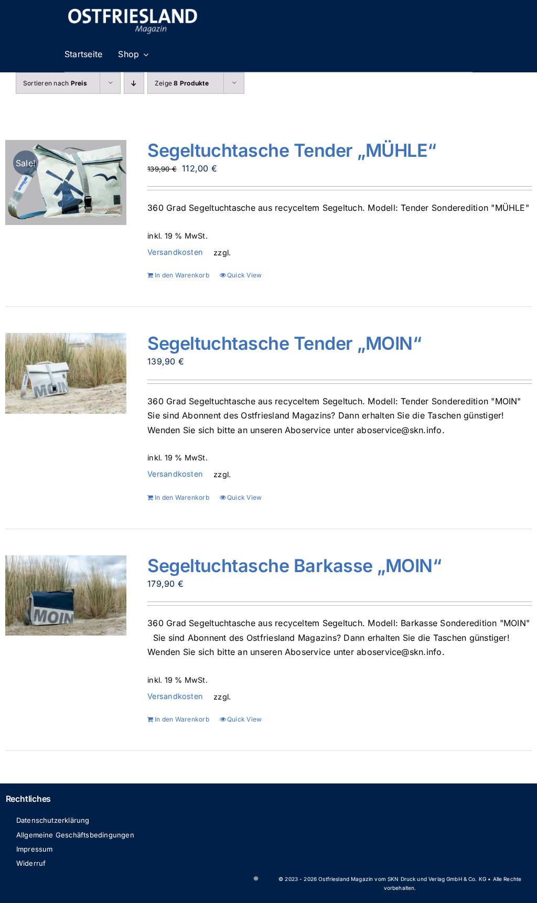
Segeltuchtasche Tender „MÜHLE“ (291, 150)
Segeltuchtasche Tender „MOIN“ (284, 343)
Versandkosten (175, 252)
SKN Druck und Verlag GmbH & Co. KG (437, 879)
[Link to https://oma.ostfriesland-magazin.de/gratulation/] (256, 878)
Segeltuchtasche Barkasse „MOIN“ (294, 565)
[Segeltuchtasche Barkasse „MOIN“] (65, 595)
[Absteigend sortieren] (134, 83)
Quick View (244, 275)
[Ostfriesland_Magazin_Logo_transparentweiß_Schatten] (133, 9)
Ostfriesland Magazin (345, 879)
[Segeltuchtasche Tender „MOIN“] (65, 373)
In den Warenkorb (182, 275)
